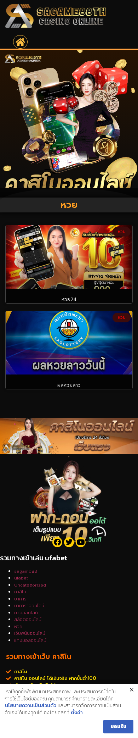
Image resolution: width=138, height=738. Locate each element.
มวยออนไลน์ (26, 612)
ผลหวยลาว (69, 385)
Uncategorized (30, 585)
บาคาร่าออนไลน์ (29, 605)
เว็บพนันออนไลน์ (29, 633)
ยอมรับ (118, 726)
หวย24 (69, 299)
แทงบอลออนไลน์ (30, 640)
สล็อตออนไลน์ (27, 619)
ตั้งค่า (77, 712)
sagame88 (25, 571)
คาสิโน (20, 591)
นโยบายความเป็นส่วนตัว (30, 705)
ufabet (21, 578)
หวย (18, 626)
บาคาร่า (21, 598)
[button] (20, 42)
